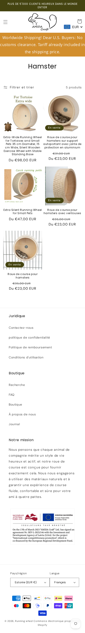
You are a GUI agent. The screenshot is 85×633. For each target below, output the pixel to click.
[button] (5, 22)
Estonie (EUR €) (26, 582)
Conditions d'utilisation (26, 357)
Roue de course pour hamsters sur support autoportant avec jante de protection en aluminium (62, 142)
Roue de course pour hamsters (22, 275)
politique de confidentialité (29, 337)
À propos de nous (22, 414)
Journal (14, 424)
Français (60, 582)
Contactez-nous (21, 328)
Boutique (15, 404)
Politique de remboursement (30, 347)
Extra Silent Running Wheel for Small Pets (22, 211)
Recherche (17, 385)
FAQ (12, 395)
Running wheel (24, 621)
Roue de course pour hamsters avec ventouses (62, 211)
